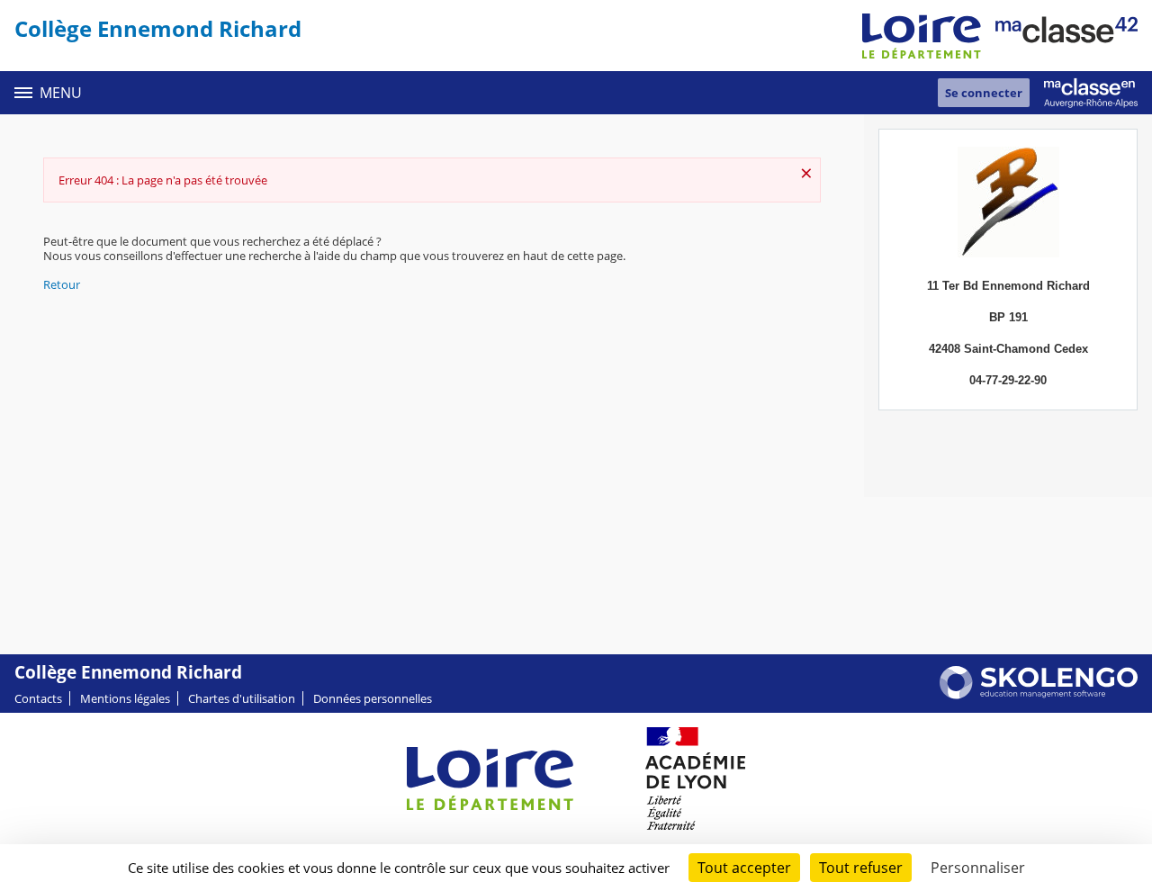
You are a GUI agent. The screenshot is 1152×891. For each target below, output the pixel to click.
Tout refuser (861, 868)
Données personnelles (372, 698)
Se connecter (983, 93)
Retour (61, 284)
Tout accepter (744, 868)
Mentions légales (125, 698)
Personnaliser (978, 868)
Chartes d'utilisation (241, 698)
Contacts (38, 698)
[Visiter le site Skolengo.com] (1039, 695)
